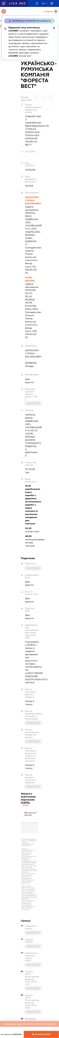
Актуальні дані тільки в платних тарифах (29, 1024)
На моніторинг (42, 1034)
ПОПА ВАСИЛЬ (29, 279)
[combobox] (26, 805)
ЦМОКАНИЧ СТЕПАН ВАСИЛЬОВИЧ (31, 200)
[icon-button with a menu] (56, 11)
